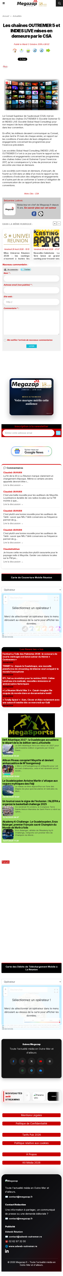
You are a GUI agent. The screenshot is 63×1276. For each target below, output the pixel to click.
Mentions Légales (31, 1115)
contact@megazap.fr (21, 1196)
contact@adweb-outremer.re (25, 1236)
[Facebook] (13, 1061)
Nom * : (7, 273)
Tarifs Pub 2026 (31, 1134)
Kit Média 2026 (31, 1162)
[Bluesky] (40, 1070)
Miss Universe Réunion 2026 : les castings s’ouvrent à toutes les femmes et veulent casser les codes (16, 255)
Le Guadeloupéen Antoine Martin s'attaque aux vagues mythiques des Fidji (30, 782)
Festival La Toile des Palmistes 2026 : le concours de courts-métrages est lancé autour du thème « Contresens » (29, 656)
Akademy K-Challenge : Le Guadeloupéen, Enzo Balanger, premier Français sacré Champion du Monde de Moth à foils (30, 824)
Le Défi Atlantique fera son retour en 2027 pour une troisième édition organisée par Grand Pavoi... (37, 747)
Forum (5, 862)
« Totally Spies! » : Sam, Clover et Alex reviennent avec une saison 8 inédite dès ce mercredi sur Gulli (30, 701)
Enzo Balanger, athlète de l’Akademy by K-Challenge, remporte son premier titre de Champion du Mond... (34, 832)
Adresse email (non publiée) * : (18, 285)
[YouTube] (40, 1061)
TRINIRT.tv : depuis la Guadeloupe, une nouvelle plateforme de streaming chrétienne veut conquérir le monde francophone (30, 669)
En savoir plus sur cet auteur (40, 207)
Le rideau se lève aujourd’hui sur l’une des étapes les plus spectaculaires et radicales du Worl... (36, 788)
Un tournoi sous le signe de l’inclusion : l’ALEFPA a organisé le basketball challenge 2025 (31, 803)
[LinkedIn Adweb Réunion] (7, 1251)
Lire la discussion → (13, 485)
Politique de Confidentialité (31, 1123)
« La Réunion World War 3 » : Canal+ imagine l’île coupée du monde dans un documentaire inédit (27, 692)
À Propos (31, 1154)
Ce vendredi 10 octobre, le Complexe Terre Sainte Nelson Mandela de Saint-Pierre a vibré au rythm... (37, 809)
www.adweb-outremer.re (23, 1246)
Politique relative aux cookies (31, 1143)
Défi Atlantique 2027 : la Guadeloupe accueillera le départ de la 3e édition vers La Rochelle (30, 741)
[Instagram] (22, 1061)
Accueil (5, 16)
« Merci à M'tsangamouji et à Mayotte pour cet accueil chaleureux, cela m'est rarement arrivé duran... (36, 768)
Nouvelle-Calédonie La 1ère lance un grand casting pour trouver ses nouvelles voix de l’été (46, 255)
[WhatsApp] (22, 1070)
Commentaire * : (11, 308)
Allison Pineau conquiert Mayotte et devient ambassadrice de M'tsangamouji (28, 762)
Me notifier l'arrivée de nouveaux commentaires (29, 340)
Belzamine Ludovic (13, 200)
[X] (31, 1061)
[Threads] (49, 1061)
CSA (37, 193)
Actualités (17, 16)
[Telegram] (31, 1070)
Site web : (8, 296)
